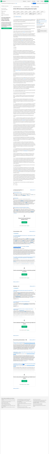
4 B (30, 19)
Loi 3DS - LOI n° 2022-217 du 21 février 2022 (6, 404)
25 (19, 34)
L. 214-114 (23, 119)
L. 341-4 (19, 170)
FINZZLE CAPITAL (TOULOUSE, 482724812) (37, 403)
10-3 (22, 40)
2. (21, 246)
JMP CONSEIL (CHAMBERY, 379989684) (21, 402)
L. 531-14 (16, 70)
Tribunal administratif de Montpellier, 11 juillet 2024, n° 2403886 (24, 407)
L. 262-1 (25, 78)
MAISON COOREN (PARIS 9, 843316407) (5, 403)
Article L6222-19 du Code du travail (36, 399)
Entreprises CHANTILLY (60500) (4, 402)
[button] (33, 1)
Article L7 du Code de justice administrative (37, 404)
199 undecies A (26, 150)
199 (34, 149)
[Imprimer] (31, 3)
